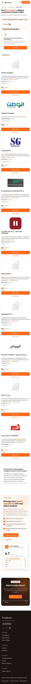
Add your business (7, 663)
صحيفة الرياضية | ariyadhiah (9, 435)
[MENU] (2, 2)
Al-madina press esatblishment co (12, 191)
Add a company (6, 640)
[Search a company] (20, 2)
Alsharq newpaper (7, 73)
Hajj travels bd (6, 274)
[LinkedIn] (10, 628)
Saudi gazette (6, 150)
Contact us (4, 650)
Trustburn (7, 617)
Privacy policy (5, 681)
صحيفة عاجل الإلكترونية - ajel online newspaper (11, 232)
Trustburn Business (7, 658)
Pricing (3, 660)
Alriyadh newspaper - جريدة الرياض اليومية (14, 354)
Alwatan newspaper (7, 113)
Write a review (15, 95)
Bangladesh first (6, 314)
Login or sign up (6, 671)
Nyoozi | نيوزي (5, 395)
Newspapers (11, 7)
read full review (13, 79)
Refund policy (23, 681)
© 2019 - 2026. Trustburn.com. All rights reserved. (14, 677)
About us (4, 648)
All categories (5, 635)
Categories (4, 7)
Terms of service (14, 681)
